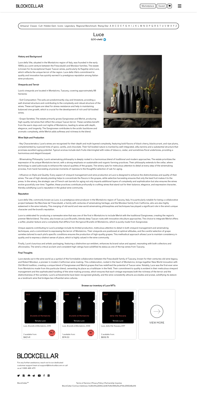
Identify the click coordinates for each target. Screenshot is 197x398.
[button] (169, 6)
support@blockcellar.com (51, 365)
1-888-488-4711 (28, 368)
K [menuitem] (136, 26)
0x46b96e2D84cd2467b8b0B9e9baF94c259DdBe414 (112, 386)
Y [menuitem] (173, 26)
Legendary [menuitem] (70, 26)
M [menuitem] (141, 26)
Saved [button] (161, 6)
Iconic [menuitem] (60, 26)
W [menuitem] (168, 26)
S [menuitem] (157, 26)
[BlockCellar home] (29, 6)
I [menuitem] (131, 26)
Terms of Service (83, 383)
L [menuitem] (138, 26)
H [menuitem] (129, 26)
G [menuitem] (126, 26)
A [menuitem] (110, 26)
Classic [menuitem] (33, 26)
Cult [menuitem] (40, 26)
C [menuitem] (115, 26)
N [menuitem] (144, 26)
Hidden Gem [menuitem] (50, 26)
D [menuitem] (118, 26)
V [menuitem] (165, 26)
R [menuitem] (155, 26)
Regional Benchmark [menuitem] (86, 26)
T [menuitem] (160, 26)
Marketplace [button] (148, 6)
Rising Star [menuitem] (103, 26)
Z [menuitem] (176, 26)
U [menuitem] (162, 26)
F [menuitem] (123, 26)
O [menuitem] (147, 26)
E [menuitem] (121, 26)
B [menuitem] (113, 26)
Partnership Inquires (113, 383)
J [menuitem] (133, 26)
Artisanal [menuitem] (24, 26)
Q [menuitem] (152, 26)
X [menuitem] (171, 26)
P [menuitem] (149, 26)
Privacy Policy (97, 383)
